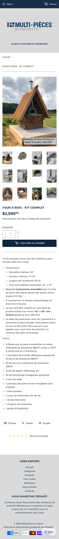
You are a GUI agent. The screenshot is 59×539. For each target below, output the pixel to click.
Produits (29, 475)
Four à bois (29, 479)
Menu (10, 4)
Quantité (7, 227)
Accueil (6, 57)
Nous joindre (29, 487)
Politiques (29, 483)
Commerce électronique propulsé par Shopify (28, 527)
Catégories (29, 471)
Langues (29, 491)
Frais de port (9, 218)
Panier (53, 4)
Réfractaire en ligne (32, 523)
